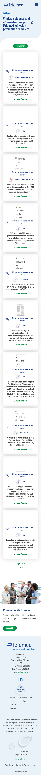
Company (12, 708)
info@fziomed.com (22, 672)
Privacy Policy (20, 759)
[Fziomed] (14, 5)
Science (12, 698)
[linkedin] (20, 679)
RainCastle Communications (25, 765)
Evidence (13, 705)
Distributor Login (26, 698)
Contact (25, 701)
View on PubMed (20, 99)
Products (13, 701)
